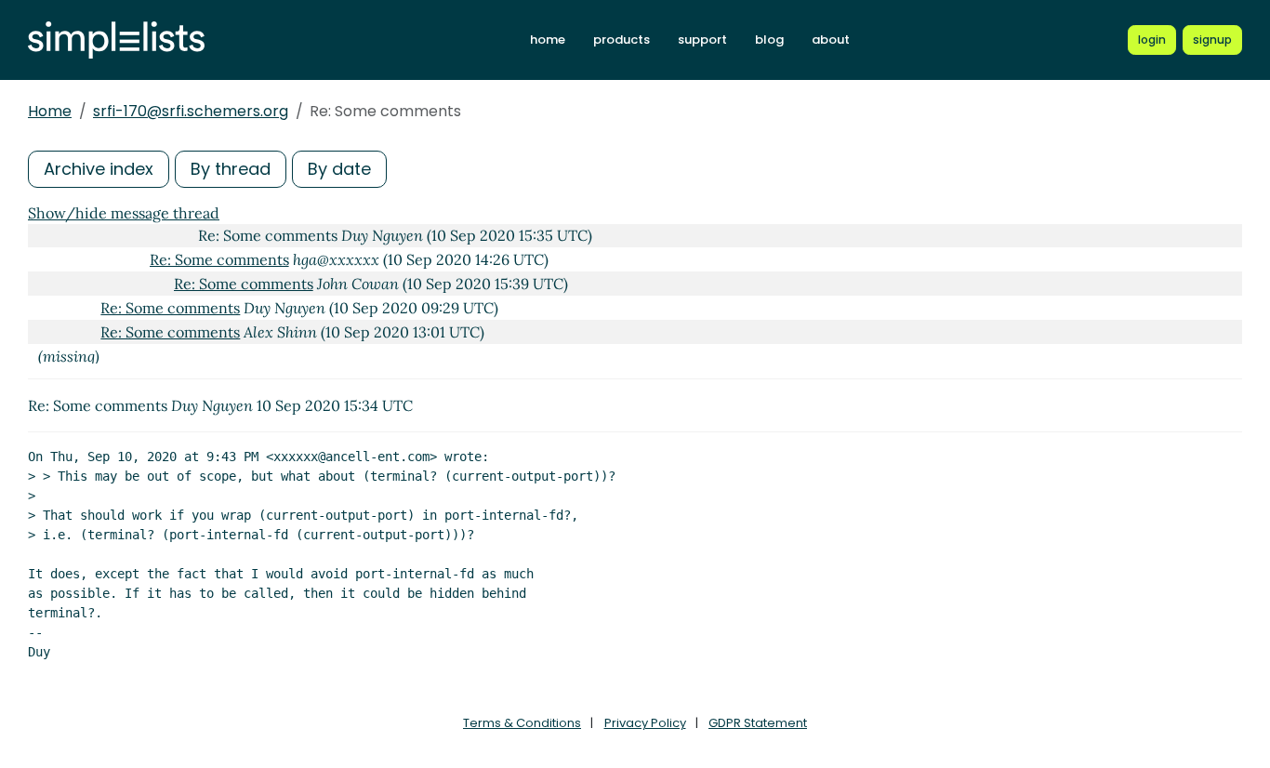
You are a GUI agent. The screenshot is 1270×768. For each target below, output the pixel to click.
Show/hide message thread (123, 213)
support (702, 39)
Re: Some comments (219, 259)
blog (769, 39)
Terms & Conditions (522, 723)
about (831, 39)
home (547, 39)
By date (339, 168)
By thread (231, 168)
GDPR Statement (757, 723)
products (621, 39)
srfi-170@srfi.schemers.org (190, 111)
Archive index (98, 168)
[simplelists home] (116, 40)
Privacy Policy (645, 723)
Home (50, 111)
